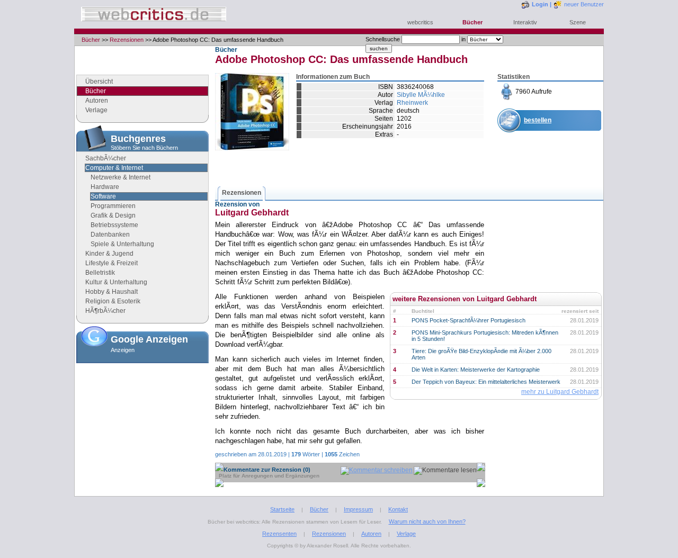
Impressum (358, 509)
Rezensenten (279, 533)
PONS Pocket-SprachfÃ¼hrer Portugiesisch (468, 320)
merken (535, 146)
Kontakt (398, 509)
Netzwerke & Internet (120, 177)
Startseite (282, 509)
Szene (577, 22)
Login (540, 4)
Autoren (96, 100)
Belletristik (100, 272)
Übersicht (99, 81)
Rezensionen (127, 40)
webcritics (420, 22)
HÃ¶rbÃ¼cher (105, 310)
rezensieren (542, 172)
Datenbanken (110, 234)
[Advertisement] (142, 420)
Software (103, 196)
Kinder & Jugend (109, 253)
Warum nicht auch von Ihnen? (427, 521)
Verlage (96, 110)
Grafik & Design (113, 215)
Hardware (105, 187)
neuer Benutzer (584, 4)
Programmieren (113, 206)
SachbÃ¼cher (105, 158)
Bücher (472, 22)
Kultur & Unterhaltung (116, 282)
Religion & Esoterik (112, 301)
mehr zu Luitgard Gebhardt (560, 391)
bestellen (537, 120)
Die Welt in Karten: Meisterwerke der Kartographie (476, 369)
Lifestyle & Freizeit (111, 263)
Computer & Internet (114, 168)
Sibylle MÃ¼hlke (421, 94)
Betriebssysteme (114, 225)
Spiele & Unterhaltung (122, 244)
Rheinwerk (412, 102)
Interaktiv (525, 22)
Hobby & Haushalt (111, 291)
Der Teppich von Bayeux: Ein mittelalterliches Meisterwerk (486, 382)
